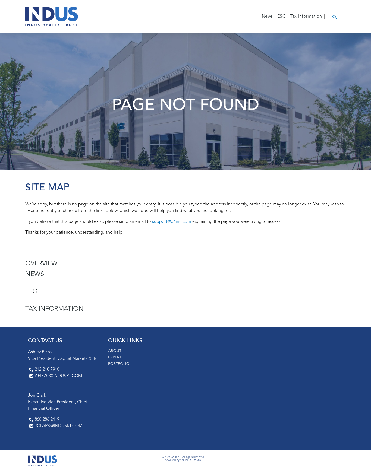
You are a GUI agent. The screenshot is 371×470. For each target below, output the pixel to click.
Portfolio (119, 364)
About (114, 351)
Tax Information (54, 309)
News (34, 274)
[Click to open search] (334, 17)
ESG (31, 291)
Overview (41, 264)
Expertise (117, 357)
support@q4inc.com (171, 222)
